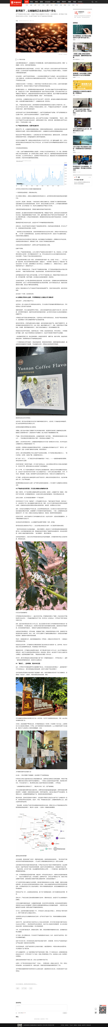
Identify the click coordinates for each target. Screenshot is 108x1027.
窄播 (17, 20)
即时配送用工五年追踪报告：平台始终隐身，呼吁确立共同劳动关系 (82, 168)
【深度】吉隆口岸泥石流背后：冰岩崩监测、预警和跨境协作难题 (82, 55)
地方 (52, 5)
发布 (65, 1013)
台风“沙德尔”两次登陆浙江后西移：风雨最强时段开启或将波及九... (82, 148)
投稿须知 (79, 1025)
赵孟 (74, 59)
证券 (35, 5)
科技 (27, 5)
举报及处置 (88, 1025)
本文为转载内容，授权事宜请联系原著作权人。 (26, 984)
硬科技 (56, 5)
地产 (39, 5)
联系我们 (67, 1025)
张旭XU (74, 152)
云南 (31, 988)
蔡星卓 (74, 132)
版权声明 (84, 1025)
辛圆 (74, 95)
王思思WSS (77, 59)
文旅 (61, 5)
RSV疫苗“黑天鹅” (79, 179)
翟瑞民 (74, 39)
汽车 (43, 5)
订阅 (89, 12)
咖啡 (18, 988)
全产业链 (24, 988)
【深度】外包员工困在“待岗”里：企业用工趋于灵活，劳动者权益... (82, 111)
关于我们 (62, 1025)
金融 (31, 5)
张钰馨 (74, 114)
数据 (65, 5)
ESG (69, 5)
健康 (48, 5)
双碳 (73, 5)
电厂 (77, 5)
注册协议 (75, 1025)
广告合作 (71, 1025)
